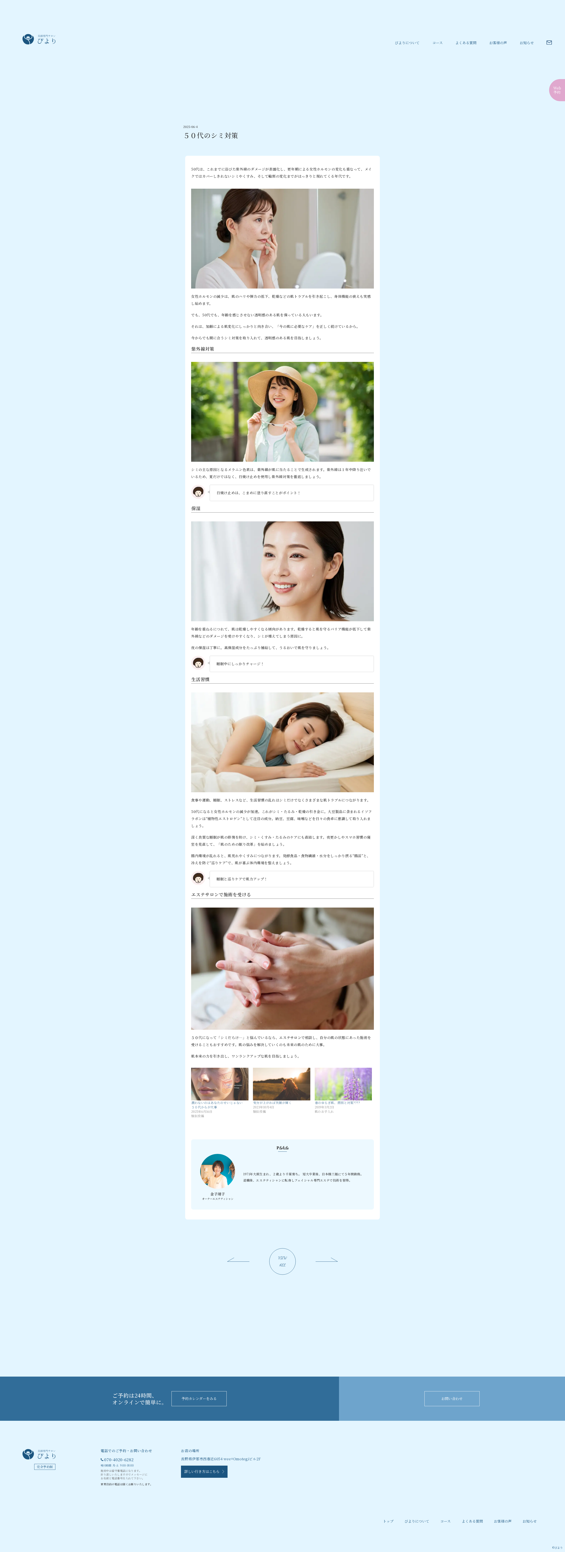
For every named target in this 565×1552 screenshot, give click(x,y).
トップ (388, 1521)
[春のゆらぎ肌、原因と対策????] (343, 1084)
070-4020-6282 (119, 1459)
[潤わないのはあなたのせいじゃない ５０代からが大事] (220, 1084)
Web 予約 (557, 90)
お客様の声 (498, 42)
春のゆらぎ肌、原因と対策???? (337, 1102)
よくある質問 (465, 42)
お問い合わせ (452, 1398)
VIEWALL (282, 1261)
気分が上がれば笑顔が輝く (272, 1102)
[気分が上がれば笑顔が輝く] (281, 1084)
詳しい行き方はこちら (203, 1471)
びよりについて (407, 42)
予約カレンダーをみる (199, 1398)
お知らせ (527, 42)
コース (437, 42)
